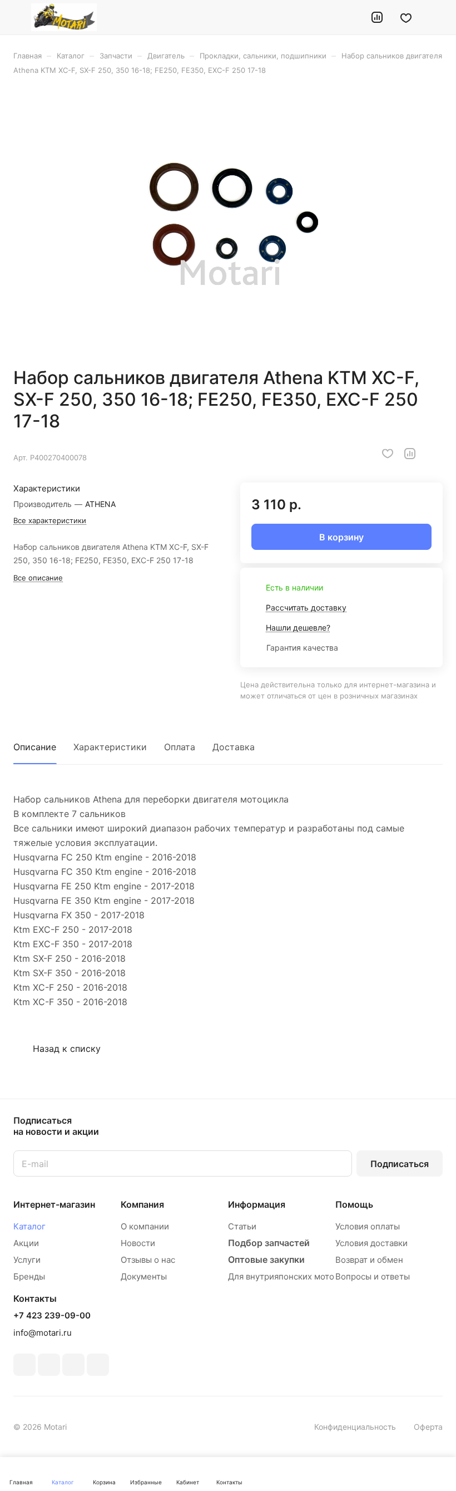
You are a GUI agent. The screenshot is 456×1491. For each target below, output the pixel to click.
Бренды (29, 1276)
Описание (34, 746)
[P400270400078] (228, 221)
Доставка (233, 746)
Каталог (29, 1226)
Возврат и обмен (369, 1259)
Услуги (27, 1259)
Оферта (428, 1426)
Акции (26, 1243)
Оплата (179, 746)
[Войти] (349, 17)
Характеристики (110, 746)
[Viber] (73, 1365)
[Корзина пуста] (435, 17)
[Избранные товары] (406, 17)
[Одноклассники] (49, 1365)
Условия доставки (371, 1243)
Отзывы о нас (148, 1259)
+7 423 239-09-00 (52, 1316)
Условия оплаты (367, 1226)
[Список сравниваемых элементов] (377, 17)
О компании (145, 1226)
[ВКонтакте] (24, 1365)
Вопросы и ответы (372, 1276)
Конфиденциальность (355, 1426)
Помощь (354, 1204)
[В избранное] (387, 453)
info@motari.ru (42, 1332)
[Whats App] (98, 1365)
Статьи (242, 1226)
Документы (144, 1276)
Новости (138, 1243)
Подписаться (399, 1163)
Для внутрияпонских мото (281, 1276)
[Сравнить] (409, 453)
